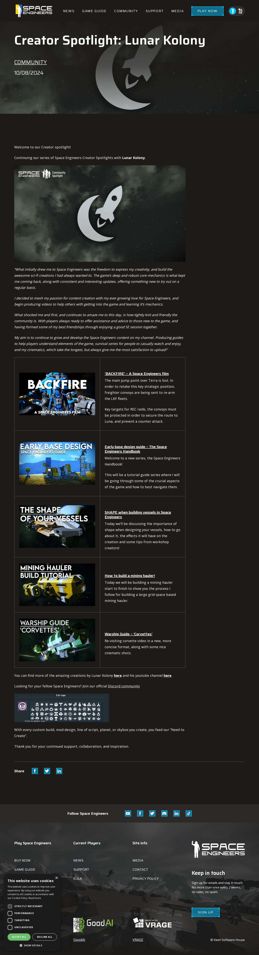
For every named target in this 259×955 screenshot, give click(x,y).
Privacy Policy (146, 878)
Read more (35, 898)
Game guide (94, 11)
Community (126, 11)
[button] (32, 945)
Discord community (124, 686)
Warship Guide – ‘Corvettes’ (128, 634)
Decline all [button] (44, 937)
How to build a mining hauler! (130, 576)
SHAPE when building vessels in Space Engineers (138, 514)
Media (177, 11)
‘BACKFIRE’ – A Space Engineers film (137, 374)
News (69, 11)
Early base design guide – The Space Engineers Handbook (136, 449)
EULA (77, 878)
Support (155, 11)
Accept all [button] (19, 937)
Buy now (22, 860)
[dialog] (32, 912)
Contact (140, 869)
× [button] (56, 878)
